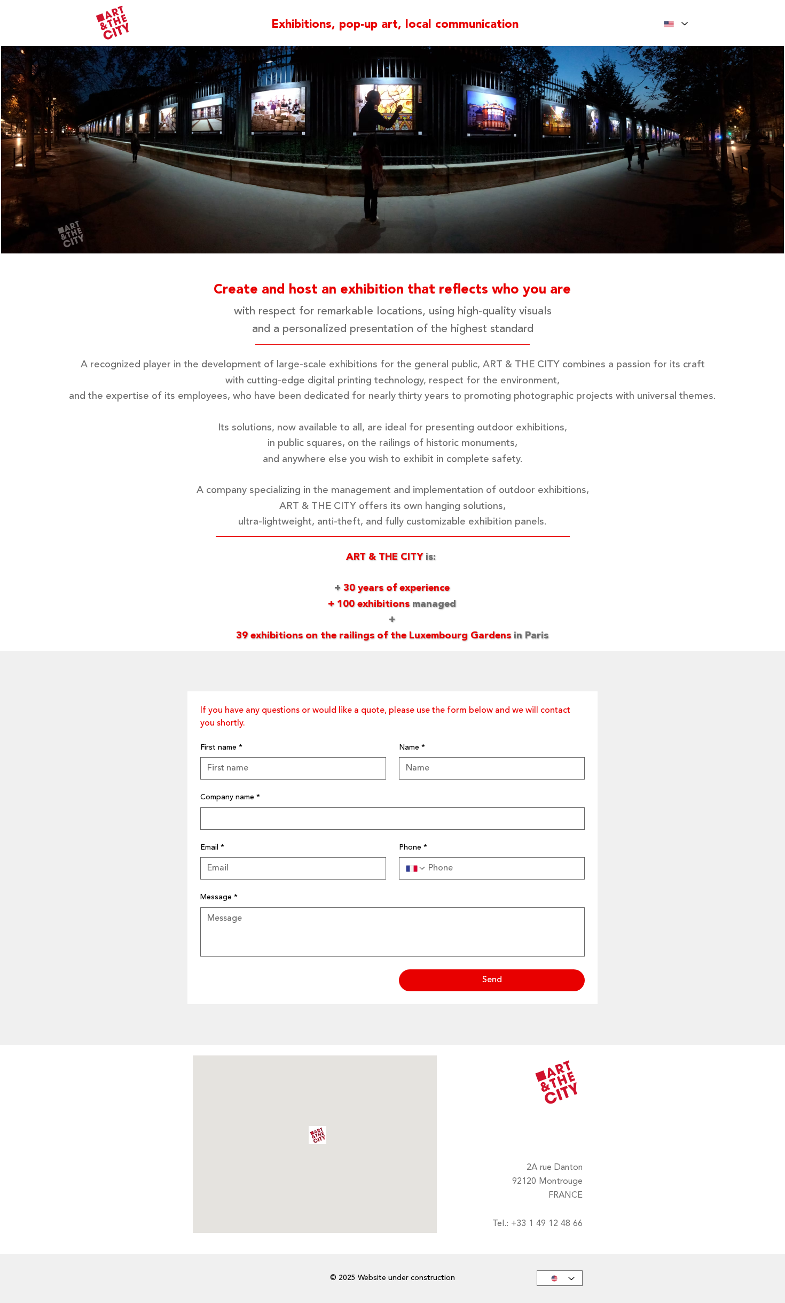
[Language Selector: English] (675, 24)
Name (412, 747)
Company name (230, 797)
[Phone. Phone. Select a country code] (416, 868)
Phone (413, 847)
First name (221, 747)
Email (212, 847)
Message (219, 897)
